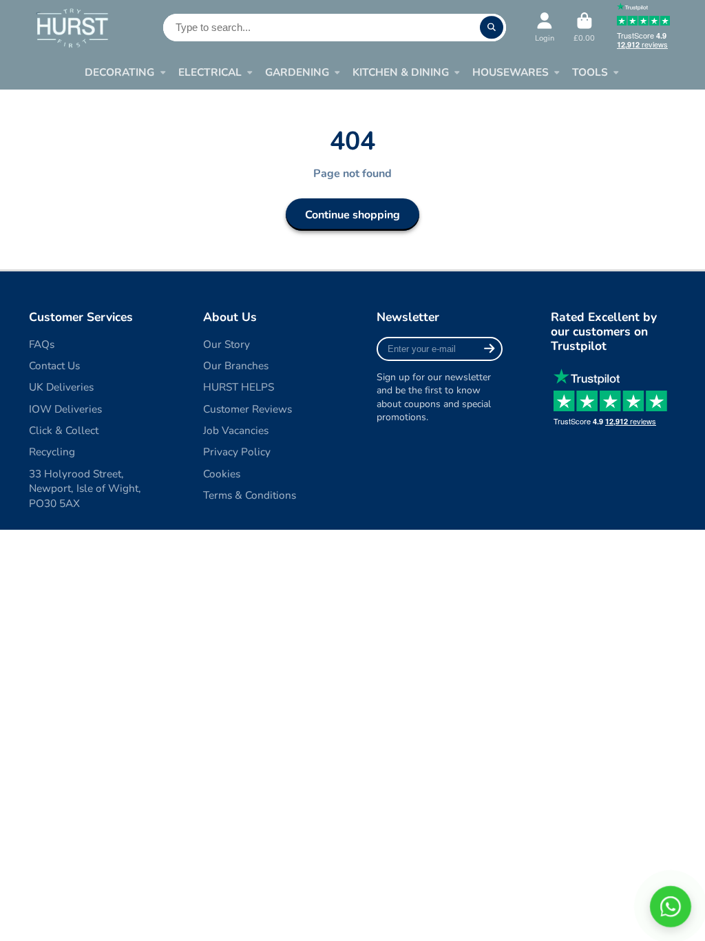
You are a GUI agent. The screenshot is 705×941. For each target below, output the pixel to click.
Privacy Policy (237, 451)
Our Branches (236, 365)
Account (544, 27)
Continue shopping (352, 215)
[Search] (491, 27)
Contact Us (54, 365)
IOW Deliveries (65, 409)
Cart (584, 27)
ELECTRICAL (210, 72)
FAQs (41, 344)
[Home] (72, 27)
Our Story (226, 344)
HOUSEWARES (510, 72)
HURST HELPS (238, 387)
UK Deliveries (61, 387)
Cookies (221, 473)
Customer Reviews (247, 409)
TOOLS (590, 72)
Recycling (52, 451)
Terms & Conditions (249, 495)
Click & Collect (63, 430)
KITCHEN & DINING (400, 72)
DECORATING (119, 72)
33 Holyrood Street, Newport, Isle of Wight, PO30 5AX (85, 488)
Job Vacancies (236, 430)
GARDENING (297, 72)
